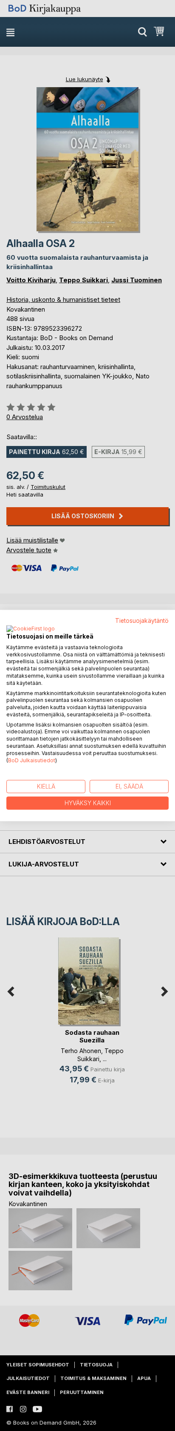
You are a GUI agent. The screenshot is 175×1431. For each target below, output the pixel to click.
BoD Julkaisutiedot (31, 760)
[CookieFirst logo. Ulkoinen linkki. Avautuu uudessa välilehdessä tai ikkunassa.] (30, 629)
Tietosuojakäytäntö (142, 620)
